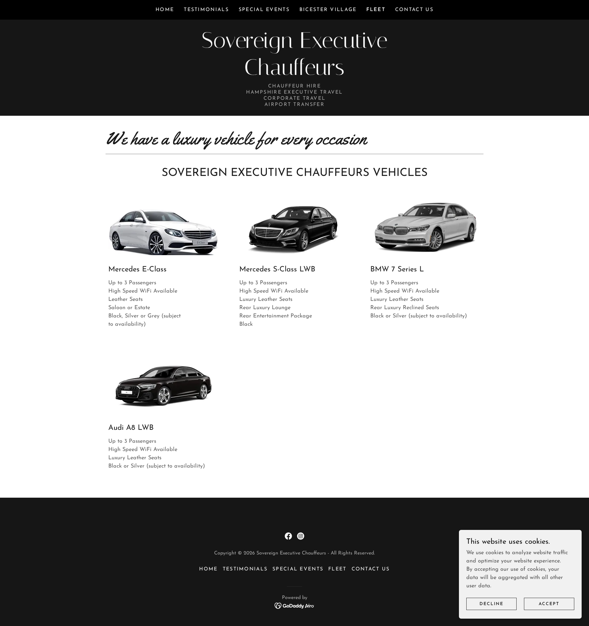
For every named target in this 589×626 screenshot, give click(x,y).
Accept (549, 604)
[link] (294, 73)
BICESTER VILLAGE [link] (328, 9)
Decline (491, 604)
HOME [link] (165, 9)
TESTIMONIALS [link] (206, 9)
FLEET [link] (375, 9)
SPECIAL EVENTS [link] (264, 9)
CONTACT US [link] (414, 9)
